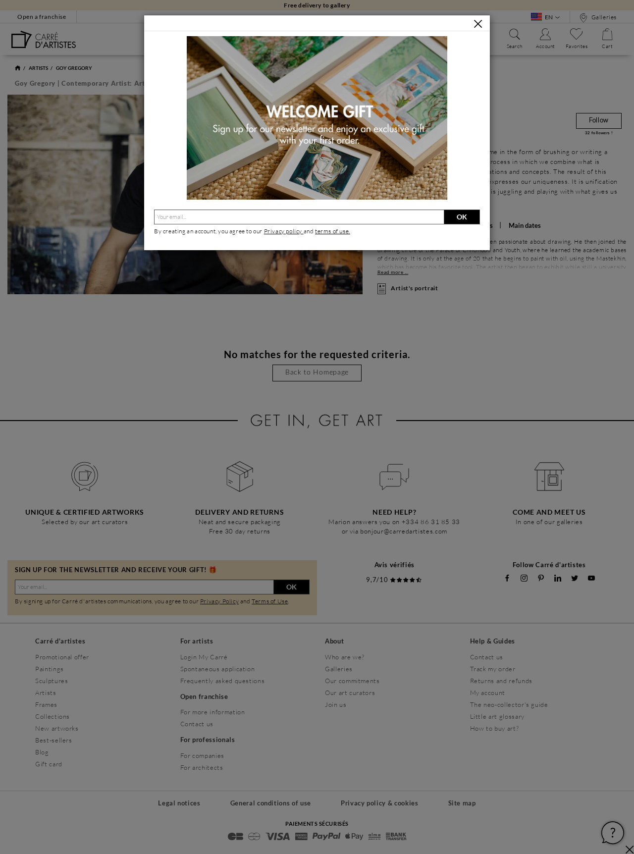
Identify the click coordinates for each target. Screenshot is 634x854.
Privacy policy (284, 231)
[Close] (478, 23)
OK (462, 217)
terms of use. (332, 231)
